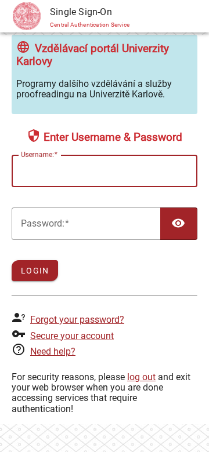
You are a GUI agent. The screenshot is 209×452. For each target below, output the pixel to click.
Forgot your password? (77, 319)
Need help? (52, 351)
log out (141, 376)
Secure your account (72, 335)
